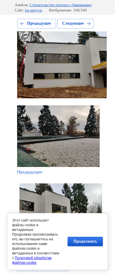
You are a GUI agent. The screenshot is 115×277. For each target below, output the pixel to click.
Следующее (73, 23)
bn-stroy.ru (33, 10)
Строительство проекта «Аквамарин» (60, 5)
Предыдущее (39, 23)
